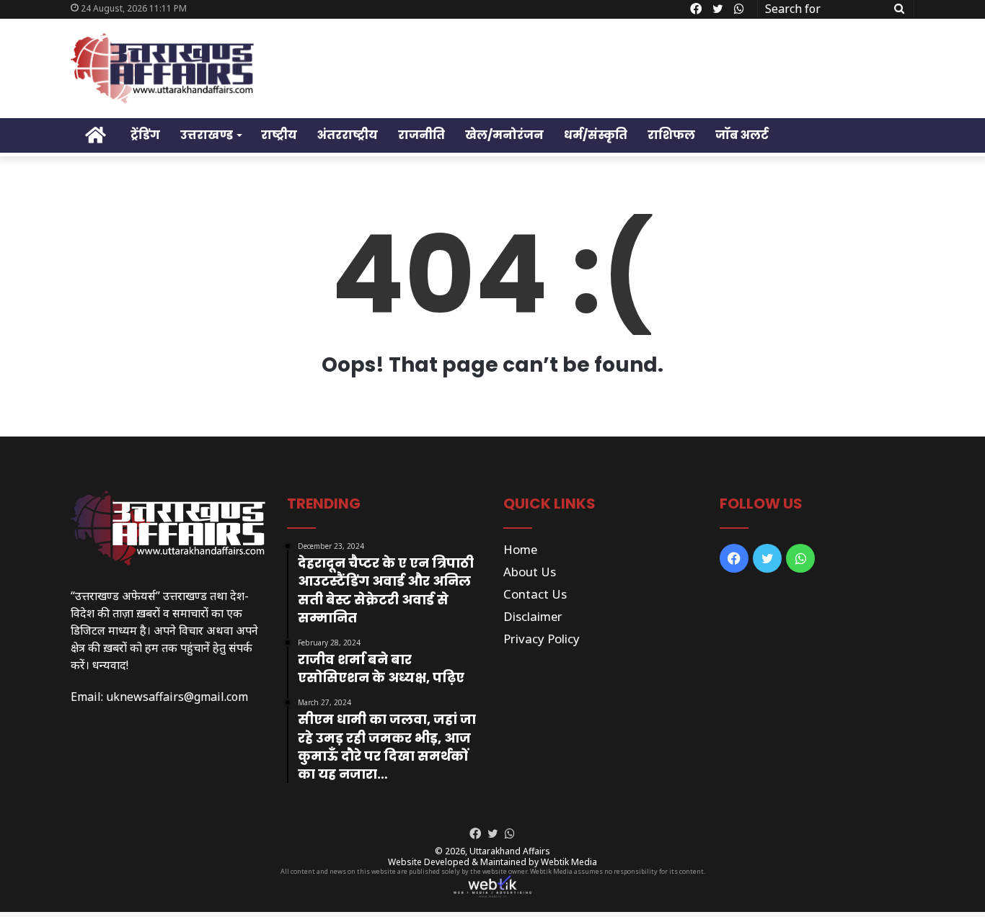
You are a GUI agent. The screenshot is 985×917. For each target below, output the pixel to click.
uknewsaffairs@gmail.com (177, 696)
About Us (529, 571)
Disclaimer (532, 616)
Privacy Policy (541, 638)
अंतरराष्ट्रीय (347, 135)
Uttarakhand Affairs (509, 851)
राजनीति (421, 135)
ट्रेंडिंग (145, 135)
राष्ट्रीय (279, 135)
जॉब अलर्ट (742, 135)
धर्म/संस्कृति (595, 135)
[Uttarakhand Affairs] (162, 68)
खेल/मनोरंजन (504, 135)
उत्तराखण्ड (206, 135)
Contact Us (535, 594)
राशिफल (671, 135)
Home (520, 549)
